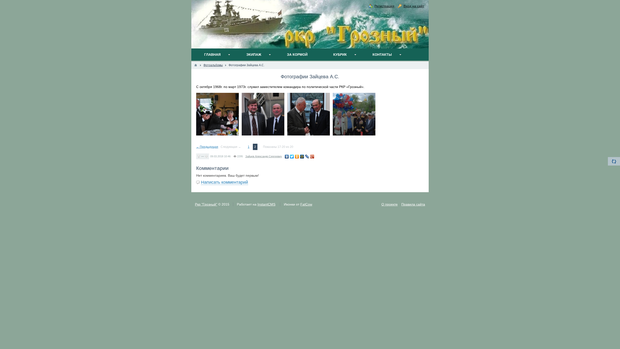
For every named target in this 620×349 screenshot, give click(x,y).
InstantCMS (266, 204)
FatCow (306, 204)
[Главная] (196, 65)
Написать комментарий (224, 182)
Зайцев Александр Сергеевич (263, 156)
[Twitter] (291, 156)
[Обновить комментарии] (614, 161)
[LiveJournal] (307, 156)
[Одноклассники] (297, 156)
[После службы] (217, 114)
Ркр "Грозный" (206, 204)
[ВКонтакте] (286, 156)
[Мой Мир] (302, 156)
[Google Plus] (312, 156)
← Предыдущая (207, 147)
